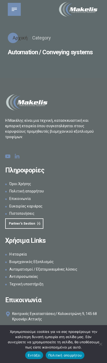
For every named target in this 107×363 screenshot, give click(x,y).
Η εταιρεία (18, 254)
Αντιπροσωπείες (23, 276)
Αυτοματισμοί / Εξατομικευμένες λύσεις (43, 269)
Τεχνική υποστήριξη (26, 284)
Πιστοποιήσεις (22, 213)
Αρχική (20, 38)
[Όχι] (100, 344)
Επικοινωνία (20, 199)
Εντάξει (34, 355)
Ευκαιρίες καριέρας (26, 206)
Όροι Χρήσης (20, 184)
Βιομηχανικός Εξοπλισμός (31, 262)
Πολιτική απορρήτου (26, 191)
